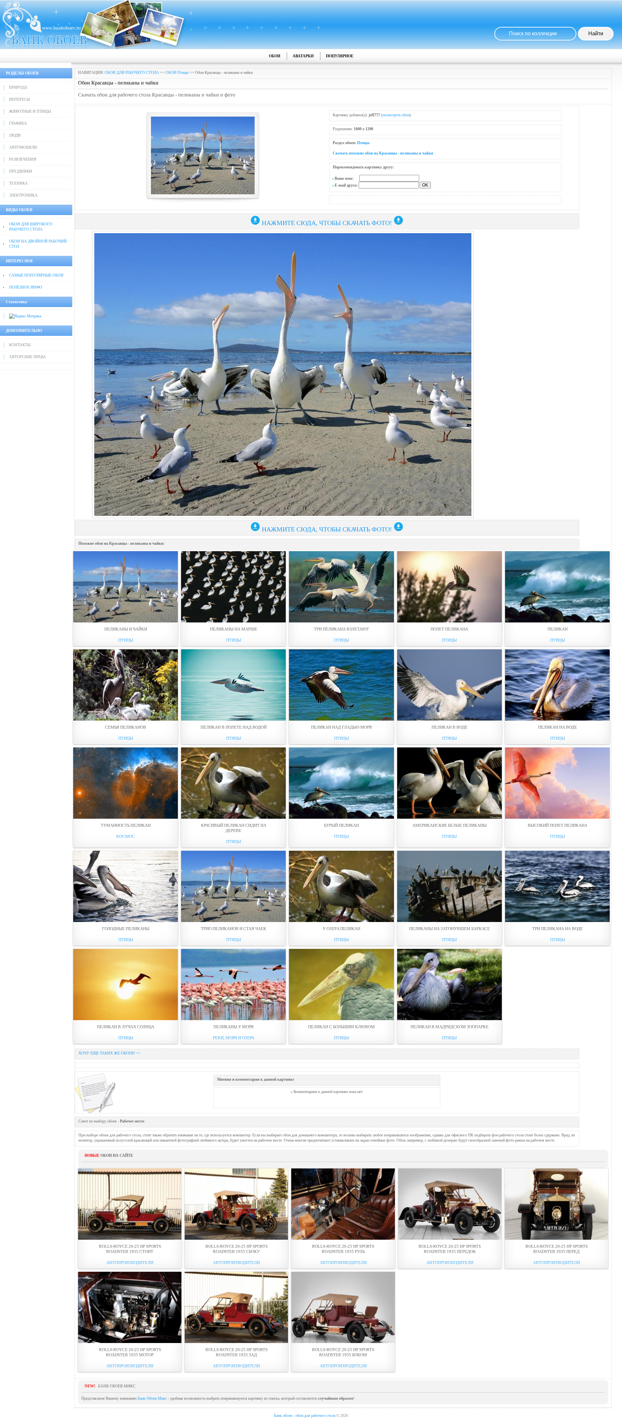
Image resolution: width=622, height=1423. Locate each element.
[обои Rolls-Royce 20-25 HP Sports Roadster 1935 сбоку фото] (236, 1204)
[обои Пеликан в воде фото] (449, 685)
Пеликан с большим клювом (341, 1026)
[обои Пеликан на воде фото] (557, 685)
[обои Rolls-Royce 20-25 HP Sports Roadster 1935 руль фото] (343, 1204)
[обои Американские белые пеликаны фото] (449, 783)
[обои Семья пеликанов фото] (125, 685)
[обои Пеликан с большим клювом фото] (341, 984)
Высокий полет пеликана (557, 825)
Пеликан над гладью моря (341, 727)
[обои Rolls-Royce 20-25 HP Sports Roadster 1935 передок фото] (449, 1204)
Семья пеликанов (125, 727)
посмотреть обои (395, 115)
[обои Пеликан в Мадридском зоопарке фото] (449, 984)
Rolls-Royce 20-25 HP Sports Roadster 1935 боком (343, 1352)
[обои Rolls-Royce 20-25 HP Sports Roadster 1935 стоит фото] (129, 1204)
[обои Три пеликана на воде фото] (557, 886)
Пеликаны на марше (233, 629)
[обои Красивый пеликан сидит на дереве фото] (233, 783)
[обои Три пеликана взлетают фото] (341, 586)
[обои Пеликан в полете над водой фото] (233, 685)
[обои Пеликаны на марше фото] (233, 586)
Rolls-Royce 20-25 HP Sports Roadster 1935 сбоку (236, 1249)
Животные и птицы (30, 111)
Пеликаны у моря (233, 1026)
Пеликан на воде (557, 727)
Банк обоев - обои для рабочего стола (304, 1415)
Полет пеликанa (449, 629)
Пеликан (557, 629)
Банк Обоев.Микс (152, 1398)
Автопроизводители (129, 1262)
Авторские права (27, 357)
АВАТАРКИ (303, 56)
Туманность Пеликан (126, 825)
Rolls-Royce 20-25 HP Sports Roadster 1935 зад (236, 1352)
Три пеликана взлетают (341, 629)
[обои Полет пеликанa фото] (449, 586)
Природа (18, 87)
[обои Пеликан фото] (557, 586)
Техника (18, 183)
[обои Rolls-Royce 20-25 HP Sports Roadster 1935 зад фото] (236, 1307)
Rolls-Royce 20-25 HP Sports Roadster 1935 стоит (130, 1249)
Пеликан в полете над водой (234, 727)
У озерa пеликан (341, 928)
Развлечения (22, 159)
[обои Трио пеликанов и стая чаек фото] (233, 886)
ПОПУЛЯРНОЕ (339, 56)
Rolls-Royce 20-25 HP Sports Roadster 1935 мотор (130, 1352)
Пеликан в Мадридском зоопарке (449, 1026)
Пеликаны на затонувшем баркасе (449, 928)
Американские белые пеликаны (449, 825)
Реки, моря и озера (233, 1037)
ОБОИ (274, 56)
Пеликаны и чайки (125, 629)
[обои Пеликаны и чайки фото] (125, 586)
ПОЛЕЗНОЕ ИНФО (25, 287)
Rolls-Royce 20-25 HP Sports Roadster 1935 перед (556, 1249)
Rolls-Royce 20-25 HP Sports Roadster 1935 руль (343, 1249)
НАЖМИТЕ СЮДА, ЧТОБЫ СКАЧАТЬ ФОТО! (327, 222)
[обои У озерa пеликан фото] (341, 886)
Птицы (363, 143)
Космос (125, 836)
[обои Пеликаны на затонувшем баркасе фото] (449, 886)
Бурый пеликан (341, 825)
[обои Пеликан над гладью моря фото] (341, 685)
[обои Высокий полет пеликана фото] (557, 783)
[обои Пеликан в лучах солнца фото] (125, 984)
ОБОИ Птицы (177, 72)
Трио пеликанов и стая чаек (233, 928)
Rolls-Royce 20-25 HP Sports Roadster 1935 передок (450, 1249)
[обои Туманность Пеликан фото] (125, 783)
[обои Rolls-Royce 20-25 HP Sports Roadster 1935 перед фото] (556, 1204)
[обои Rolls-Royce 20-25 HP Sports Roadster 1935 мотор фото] (129, 1307)
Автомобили (23, 147)
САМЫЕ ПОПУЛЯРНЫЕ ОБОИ (36, 275)
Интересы (19, 99)
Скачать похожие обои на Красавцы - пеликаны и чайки (383, 153)
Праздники (20, 171)
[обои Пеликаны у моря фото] (233, 984)
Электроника (23, 195)
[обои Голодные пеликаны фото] (125, 886)
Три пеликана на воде (557, 928)
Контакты (19, 345)
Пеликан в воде (449, 727)
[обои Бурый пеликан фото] (341, 783)
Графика (18, 123)
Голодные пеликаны (125, 928)
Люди (15, 135)
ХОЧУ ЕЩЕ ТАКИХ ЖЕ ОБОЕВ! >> (109, 1053)
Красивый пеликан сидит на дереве (233, 828)
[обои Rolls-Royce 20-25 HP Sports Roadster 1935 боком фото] (343, 1307)
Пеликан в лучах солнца (125, 1026)
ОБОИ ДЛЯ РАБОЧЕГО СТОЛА (132, 72)
